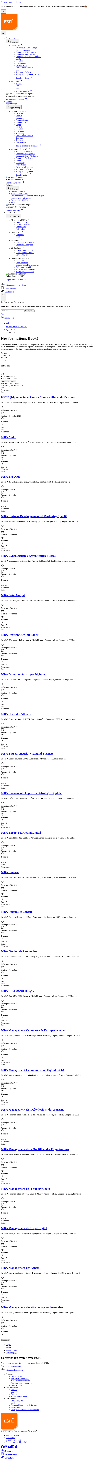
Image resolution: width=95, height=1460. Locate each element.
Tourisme (19, 138)
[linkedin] (13, 1447)
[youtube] (9, 1447)
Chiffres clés (21, 227)
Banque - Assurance (24, 50)
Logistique (20, 131)
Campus (9, 101)
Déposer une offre (18, 191)
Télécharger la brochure (25, 272)
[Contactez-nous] (2, 314)
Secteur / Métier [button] (9, 376)
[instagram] (6, 1447)
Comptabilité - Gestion (25, 158)
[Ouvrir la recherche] (3, 295)
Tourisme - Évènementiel (25, 72)
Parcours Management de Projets (23, 1405)
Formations (10, 38)
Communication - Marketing (27, 54)
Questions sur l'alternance (21, 198)
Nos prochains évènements (21, 1383)
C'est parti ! (29, 311)
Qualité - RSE (21, 65)
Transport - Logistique (24, 171)
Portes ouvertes (10, 288)
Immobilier (20, 61)
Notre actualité (16, 1385)
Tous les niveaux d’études (16, 327)
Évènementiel (21, 142)
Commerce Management (25, 154)
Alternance (20, 235)
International (21, 63)
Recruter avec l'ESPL (19, 200)
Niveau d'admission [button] (10, 378)
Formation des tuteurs (19, 193)
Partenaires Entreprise (24, 245)
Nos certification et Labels (21, 1381)
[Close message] (3, 11)
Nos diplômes (16, 1376)
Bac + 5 (9, 330)
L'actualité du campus (24, 250)
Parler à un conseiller (24, 267)
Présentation (6, 353)
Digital (18, 59)
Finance (19, 127)
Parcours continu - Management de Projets (27, 196)
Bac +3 (19, 86)
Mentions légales (12, 1435)
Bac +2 (19, 83)
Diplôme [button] (6, 374)
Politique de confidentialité (16, 1442)
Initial (18, 237)
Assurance (20, 113)
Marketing (20, 133)
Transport (19, 140)
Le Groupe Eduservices (25, 242)
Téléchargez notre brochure (15, 285)
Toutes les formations (19, 1396)
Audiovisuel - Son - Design (26, 48)
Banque (19, 116)
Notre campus (21, 222)
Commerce (20, 118)
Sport (18, 70)
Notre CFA (20, 229)
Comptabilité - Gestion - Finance (28, 57)
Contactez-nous (22, 263)
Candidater (20, 260)
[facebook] (2, 1447)
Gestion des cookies (14, 1440)
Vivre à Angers (22, 255)
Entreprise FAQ (17, 1407)
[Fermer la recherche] (3, 299)
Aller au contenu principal (11, 2)
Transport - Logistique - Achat (27, 74)
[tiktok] (16, 1447)
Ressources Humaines (24, 68)
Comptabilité (21, 122)
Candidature (9, 292)
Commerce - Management (26, 52)
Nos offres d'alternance (20, 1379)
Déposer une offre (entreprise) (27, 265)
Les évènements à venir (25, 253)
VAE (13, 202)
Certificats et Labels (23, 224)
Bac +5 (19, 88)
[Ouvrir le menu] (3, 33)
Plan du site (10, 1438)
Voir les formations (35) (10, 383)
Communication (22, 120)
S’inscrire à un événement (26, 269)
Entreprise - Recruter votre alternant (25, 1410)
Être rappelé (9, 318)
